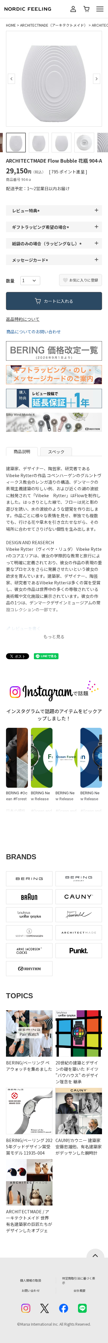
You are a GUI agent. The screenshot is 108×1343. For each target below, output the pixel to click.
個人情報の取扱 (30, 1280)
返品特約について (23, 319)
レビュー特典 (26, 211)
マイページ (73, 9)
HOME (11, 25)
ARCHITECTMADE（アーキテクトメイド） (54, 25)
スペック (56, 452)
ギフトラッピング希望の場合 (41, 227)
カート (86, 9)
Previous (11, 79)
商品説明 (22, 451)
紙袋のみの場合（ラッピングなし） (47, 243)
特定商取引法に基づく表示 (78, 1280)
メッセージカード (31, 260)
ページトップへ (95, 1253)
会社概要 (80, 1290)
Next (96, 79)
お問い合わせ (31, 1290)
